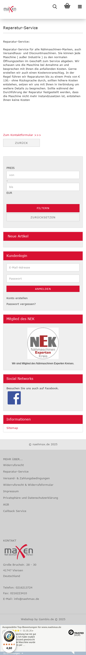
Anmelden (43, 288)
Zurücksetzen (43, 217)
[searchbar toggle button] (54, 6)
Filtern (43, 208)
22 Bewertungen (11, 653)
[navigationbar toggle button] (79, 6)
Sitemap (12, 428)
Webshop (27, 619)
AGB (6, 504)
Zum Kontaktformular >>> (22, 135)
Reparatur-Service (16, 471)
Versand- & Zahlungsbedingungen (26, 478)
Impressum (11, 491)
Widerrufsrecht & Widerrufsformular (28, 484)
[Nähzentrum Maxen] (8, 9)
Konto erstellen (17, 298)
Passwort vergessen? (21, 304)
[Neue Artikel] (78, 236)
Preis (10, 167)
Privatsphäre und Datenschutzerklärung (30, 497)
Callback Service (14, 511)
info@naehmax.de (26, 598)
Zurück (21, 143)
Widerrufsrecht (13, 465)
